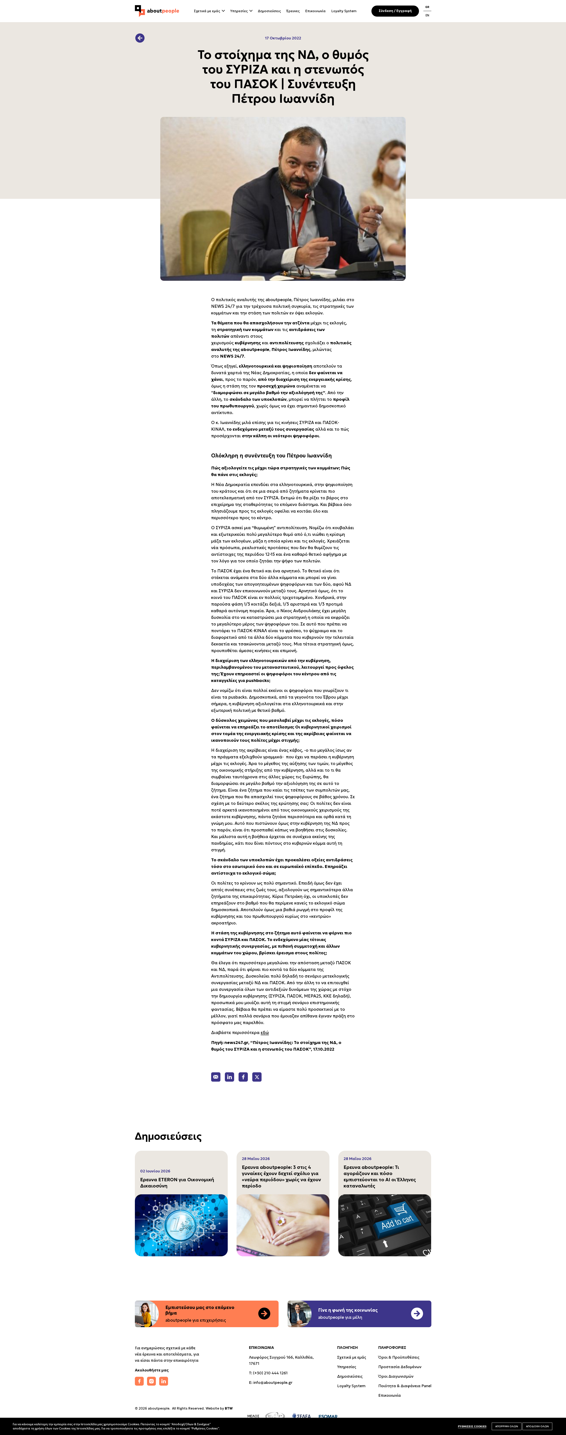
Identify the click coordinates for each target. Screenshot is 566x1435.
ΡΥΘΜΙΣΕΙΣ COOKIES (472, 1426)
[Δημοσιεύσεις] (140, 38)
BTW (229, 1408)
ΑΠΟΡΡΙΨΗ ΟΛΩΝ (506, 1426)
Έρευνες (293, 11)
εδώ (265, 1032)
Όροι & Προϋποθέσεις (398, 1357)
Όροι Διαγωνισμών (395, 1376)
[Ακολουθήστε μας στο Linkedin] (163, 1381)
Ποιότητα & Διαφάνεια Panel (404, 1385)
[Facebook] (243, 1077)
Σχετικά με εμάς (207, 11)
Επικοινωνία (315, 11)
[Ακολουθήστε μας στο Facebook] (139, 1381)
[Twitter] (257, 1077)
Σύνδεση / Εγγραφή (395, 11)
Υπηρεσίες (239, 11)
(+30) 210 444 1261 (270, 1373)
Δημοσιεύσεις (269, 11)
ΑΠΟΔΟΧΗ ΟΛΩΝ (537, 1426)
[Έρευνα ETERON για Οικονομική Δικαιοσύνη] (181, 1225)
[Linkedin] (229, 1077)
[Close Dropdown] (222, 10)
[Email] (215, 1077)
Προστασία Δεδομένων (399, 1366)
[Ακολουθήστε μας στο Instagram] (151, 1381)
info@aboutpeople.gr (273, 1382)
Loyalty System (343, 11)
